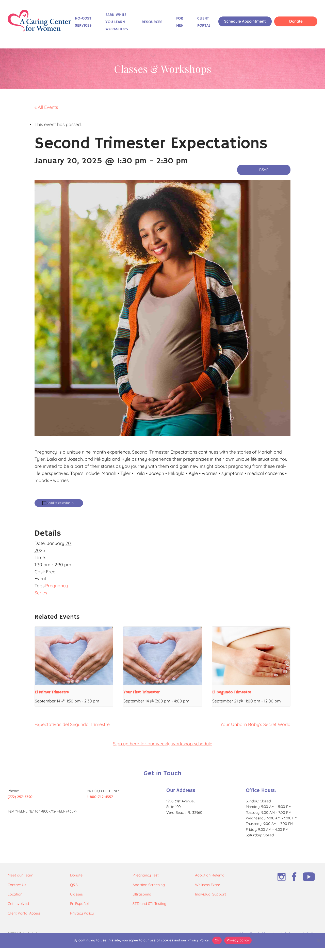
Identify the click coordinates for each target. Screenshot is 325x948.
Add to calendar (59, 503)
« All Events (46, 107)
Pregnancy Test (146, 875)
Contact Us (17, 885)
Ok (217, 940)
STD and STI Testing (149, 903)
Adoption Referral (210, 875)
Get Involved (18, 903)
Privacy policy (238, 940)
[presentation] (74, 656)
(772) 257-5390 (20, 797)
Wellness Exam (207, 885)
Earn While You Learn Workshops (116, 22)
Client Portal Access (24, 913)
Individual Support (210, 894)
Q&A (74, 885)
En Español (79, 903)
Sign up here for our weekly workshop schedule (162, 744)
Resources (152, 22)
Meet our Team (20, 875)
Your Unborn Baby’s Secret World (255, 724)
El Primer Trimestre (52, 692)
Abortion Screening (149, 885)
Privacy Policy (82, 913)
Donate (296, 21)
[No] (318, 940)
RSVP (264, 169)
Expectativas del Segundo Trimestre (72, 724)
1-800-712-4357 (100, 797)
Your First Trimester (141, 692)
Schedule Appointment (245, 21)
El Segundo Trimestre (231, 692)
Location (15, 894)
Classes (76, 894)
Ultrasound (142, 894)
